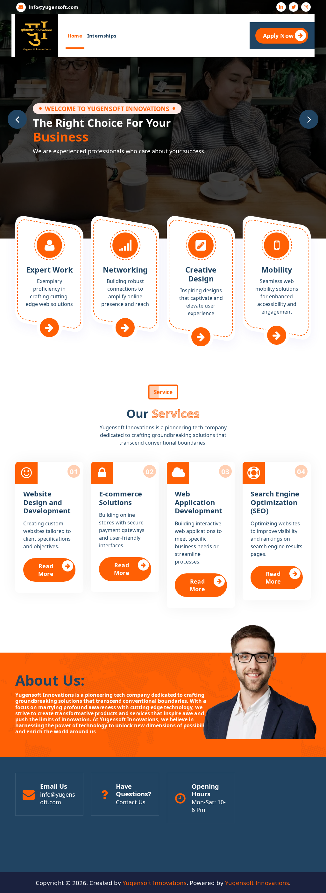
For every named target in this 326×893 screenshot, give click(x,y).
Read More (45, 570)
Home (75, 35)
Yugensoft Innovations (155, 883)
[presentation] (17, 119)
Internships (101, 35)
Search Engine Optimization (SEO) (275, 502)
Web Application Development (198, 502)
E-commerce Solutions (120, 498)
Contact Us (130, 802)
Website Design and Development (47, 502)
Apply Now (278, 35)
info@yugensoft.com (53, 7)
